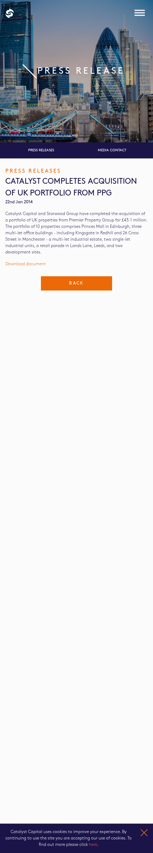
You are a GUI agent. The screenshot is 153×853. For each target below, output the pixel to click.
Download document (25, 264)
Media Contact (112, 150)
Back (76, 283)
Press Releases (41, 150)
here (93, 845)
